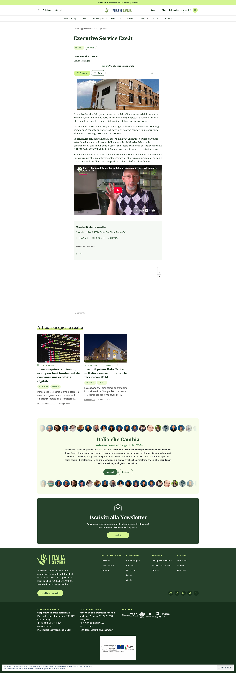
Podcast (130, 565)
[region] (118, 290)
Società (102, 383)
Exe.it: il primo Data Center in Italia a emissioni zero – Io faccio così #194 (105, 373)
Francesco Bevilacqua (46, 403)
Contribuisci (182, 560)
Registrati (126, 472)
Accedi (186, 10)
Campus (155, 570)
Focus (129, 575)
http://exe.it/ (83, 238)
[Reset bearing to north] (159, 276)
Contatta (83, 73)
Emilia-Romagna (82, 61)
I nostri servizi (107, 565)
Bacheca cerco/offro (161, 565)
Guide (129, 580)
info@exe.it (99, 238)
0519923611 (115, 238)
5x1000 (180, 565)
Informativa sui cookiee (57, 669)
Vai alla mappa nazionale (121, 66)
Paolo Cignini (89, 399)
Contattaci (105, 570)
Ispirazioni (131, 570)
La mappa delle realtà (162, 560)
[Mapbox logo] (79, 313)
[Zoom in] (159, 269)
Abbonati (110, 472)
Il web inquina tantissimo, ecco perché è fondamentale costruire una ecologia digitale (58, 375)
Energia (55, 387)
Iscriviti (118, 535)
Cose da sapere (133, 560)
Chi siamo (105, 560)
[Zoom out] (159, 272)
